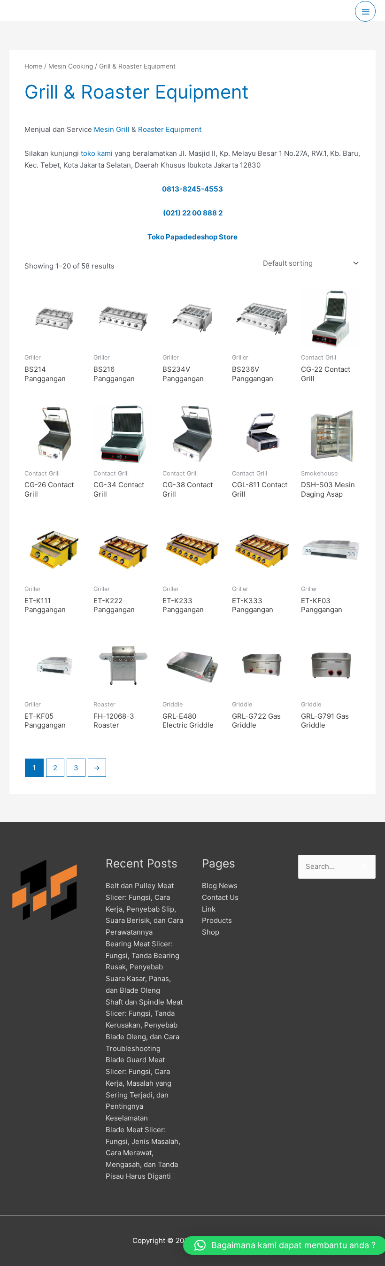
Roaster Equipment (169, 129)
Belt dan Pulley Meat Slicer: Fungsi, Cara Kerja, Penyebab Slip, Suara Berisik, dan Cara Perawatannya (144, 908)
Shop (210, 932)
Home (33, 66)
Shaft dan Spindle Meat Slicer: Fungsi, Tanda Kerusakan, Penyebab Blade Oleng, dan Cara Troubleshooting (144, 1025)
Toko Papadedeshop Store (192, 236)
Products (217, 920)
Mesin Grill (112, 129)
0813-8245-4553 (192, 188)
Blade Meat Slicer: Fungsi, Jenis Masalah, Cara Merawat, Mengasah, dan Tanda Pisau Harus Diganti (143, 1153)
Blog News (220, 885)
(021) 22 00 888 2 (193, 212)
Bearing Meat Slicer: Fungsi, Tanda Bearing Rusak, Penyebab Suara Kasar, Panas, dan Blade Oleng (142, 967)
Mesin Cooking (70, 66)
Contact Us (220, 897)
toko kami (97, 153)
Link (209, 909)
